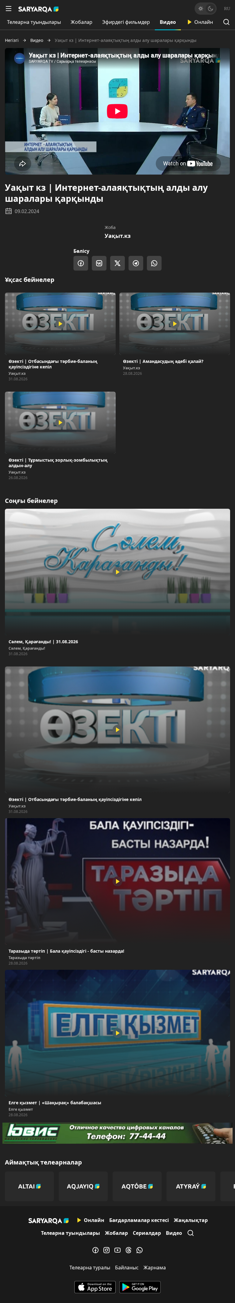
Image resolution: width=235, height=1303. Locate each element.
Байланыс (127, 1267)
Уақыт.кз (118, 235)
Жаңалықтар (191, 1220)
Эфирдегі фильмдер (126, 22)
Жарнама (155, 1267)
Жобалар (81, 22)
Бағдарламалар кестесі (139, 1220)
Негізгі (12, 40)
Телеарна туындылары (34, 22)
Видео (168, 22)
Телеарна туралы (89, 1267)
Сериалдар (147, 1233)
